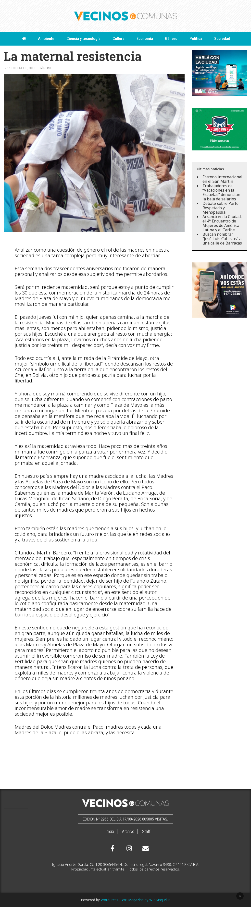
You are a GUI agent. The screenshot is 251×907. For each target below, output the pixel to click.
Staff (146, 831)
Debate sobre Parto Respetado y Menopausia (220, 208)
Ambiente (46, 38)
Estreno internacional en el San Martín (222, 179)
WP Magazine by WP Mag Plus (146, 899)
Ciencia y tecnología (83, 38)
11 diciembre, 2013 (21, 68)
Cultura (119, 38)
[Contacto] (144, 849)
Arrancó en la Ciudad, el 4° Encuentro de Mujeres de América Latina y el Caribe (222, 223)
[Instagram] (128, 848)
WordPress (109, 899)
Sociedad (222, 38)
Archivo (128, 831)
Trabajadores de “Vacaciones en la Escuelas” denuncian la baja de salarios (221, 192)
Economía (145, 38)
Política (195, 38)
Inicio (109, 831)
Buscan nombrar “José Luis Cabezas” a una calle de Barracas (222, 239)
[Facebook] (112, 848)
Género (171, 38)
